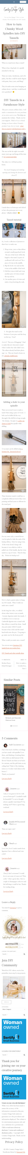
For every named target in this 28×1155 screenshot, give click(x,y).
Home (13, 17)
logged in (13, 908)
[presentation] (14, 699)
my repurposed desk (10, 157)
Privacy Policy (14, 1142)
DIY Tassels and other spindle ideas (13, 653)
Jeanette (13, 789)
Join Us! (6, 1002)
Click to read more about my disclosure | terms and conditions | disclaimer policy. (13, 1130)
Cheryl (11, 843)
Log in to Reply (7, 778)
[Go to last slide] (6, 704)
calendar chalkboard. (11, 356)
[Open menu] (14, 2)
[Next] (22, 704)
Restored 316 (21, 1152)
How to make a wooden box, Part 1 (21, 664)
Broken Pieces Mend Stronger (7, 663)
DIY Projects (14, 40)
